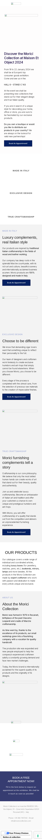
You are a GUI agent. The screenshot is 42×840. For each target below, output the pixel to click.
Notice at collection (11, 837)
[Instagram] (23, 826)
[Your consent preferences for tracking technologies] (38, 836)
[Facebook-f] (19, 826)
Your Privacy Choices (18, 833)
